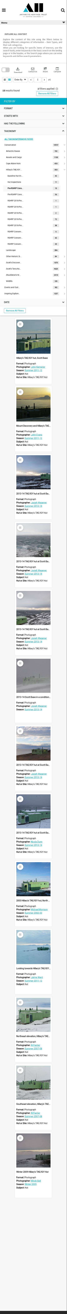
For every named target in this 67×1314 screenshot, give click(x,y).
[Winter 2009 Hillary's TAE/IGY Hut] (33, 1150)
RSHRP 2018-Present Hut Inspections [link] (15, 219)
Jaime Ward (37, 977)
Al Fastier (35, 1045)
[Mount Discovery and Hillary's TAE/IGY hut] (33, 404)
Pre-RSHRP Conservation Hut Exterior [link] (15, 188)
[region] (33, 207)
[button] (33, 70)
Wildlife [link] (9, 281)
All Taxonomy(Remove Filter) (19, 139)
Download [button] (18, 69)
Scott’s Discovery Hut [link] (14, 263)
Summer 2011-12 (33, 370)
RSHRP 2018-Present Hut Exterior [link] (15, 213)
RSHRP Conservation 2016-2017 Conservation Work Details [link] (15, 232)
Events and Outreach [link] (12, 287)
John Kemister (38, 367)
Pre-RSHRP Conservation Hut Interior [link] (15, 194)
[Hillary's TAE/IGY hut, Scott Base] (33, 337)
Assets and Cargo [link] (14, 157)
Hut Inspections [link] (14, 182)
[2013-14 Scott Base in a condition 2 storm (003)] (33, 676)
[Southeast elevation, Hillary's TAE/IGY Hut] (33, 1083)
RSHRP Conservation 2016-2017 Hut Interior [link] (15, 244)
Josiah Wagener (39, 502)
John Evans (36, 435)
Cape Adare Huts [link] (13, 163)
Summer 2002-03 (33, 913)
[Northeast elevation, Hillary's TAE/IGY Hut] (33, 1015)
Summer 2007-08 (33, 1048)
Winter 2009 (31, 1184)
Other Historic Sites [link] (14, 256)
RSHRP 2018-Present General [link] (15, 207)
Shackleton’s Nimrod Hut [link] (14, 275)
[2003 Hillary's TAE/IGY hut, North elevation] (33, 879)
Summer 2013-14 (33, 506)
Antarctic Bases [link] (13, 151)
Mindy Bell (36, 1181)
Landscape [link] (11, 250)
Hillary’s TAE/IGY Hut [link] (14, 170)
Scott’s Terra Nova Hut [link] (14, 269)
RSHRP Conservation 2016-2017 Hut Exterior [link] (15, 238)
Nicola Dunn (36, 841)
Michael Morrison (39, 909)
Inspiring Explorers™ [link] (12, 293)
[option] (33, 213)
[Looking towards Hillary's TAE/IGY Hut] (33, 947)
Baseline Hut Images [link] (15, 176)
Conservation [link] (10, 145)
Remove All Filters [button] (47, 93)
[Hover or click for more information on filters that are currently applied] (56, 88)
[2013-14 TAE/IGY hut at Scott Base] (33, 472)
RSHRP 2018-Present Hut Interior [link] (15, 225)
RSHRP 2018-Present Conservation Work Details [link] (15, 201)
